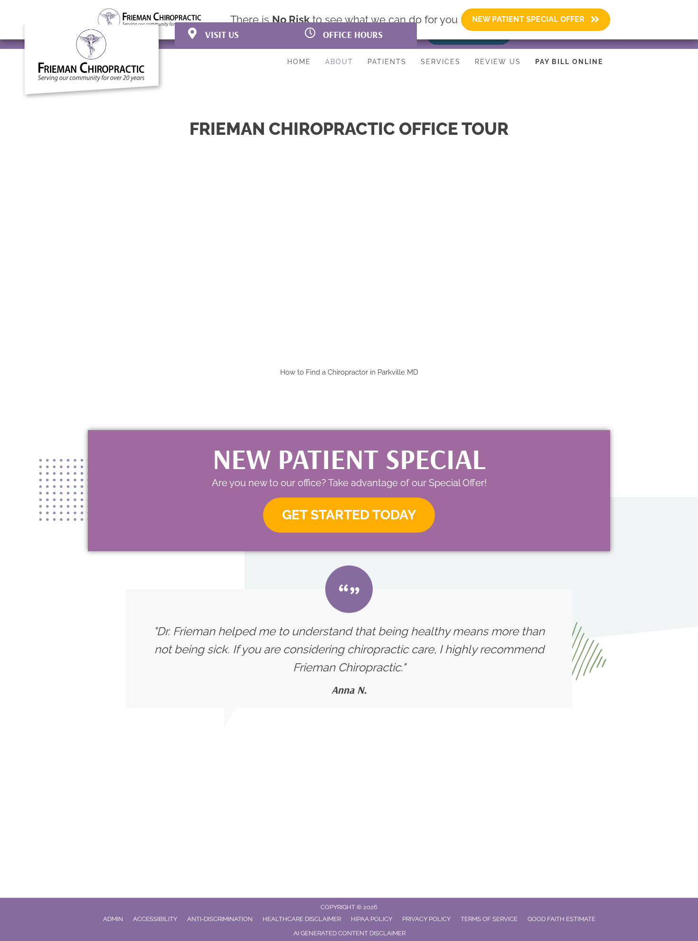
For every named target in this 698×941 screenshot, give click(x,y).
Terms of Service (489, 918)
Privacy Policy (426, 918)
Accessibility (155, 918)
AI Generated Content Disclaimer (349, 933)
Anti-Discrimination (220, 918)
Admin (113, 918)
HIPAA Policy (371, 918)
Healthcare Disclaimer (302, 918)
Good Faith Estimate (561, 918)
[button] (349, 515)
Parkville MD (397, 372)
